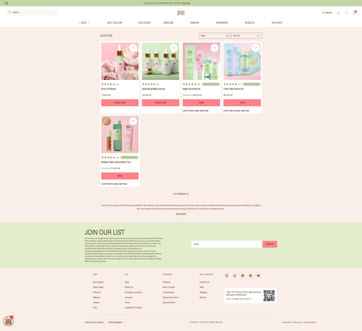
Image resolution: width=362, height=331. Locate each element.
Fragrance (222, 22)
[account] (338, 12)
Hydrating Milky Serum (153, 88)
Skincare (168, 22)
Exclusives (144, 22)
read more (181, 213)
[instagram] (227, 275)
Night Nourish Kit (191, 88)
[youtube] (258, 275)
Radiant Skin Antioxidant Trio (116, 162)
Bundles (250, 22)
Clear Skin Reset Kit (233, 88)
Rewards (328, 13)
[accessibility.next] (359, 3)
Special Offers (169, 302)
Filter (203, 35)
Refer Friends (169, 287)
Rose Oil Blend (108, 88)
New (83, 22)
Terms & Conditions (309, 322)
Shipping (203, 292)
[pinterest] (250, 275)
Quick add (119, 102)
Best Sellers (114, 22)
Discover (277, 22)
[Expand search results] (54, 12)
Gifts (95, 307)
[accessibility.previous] (3, 3)
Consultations (168, 292)
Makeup (194, 22)
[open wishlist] (346, 12)
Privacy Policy (297, 322)
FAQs (202, 287)
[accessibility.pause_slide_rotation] (6, 3)
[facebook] (242, 275)
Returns (203, 297)
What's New (98, 287)
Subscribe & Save (170, 297)
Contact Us (204, 282)
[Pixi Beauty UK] (181, 12)
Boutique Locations (133, 292)
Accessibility (286, 322)
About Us (129, 287)
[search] (9, 12)
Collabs (96, 302)
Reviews (128, 297)
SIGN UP (270, 244)
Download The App (133, 307)
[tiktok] (234, 275)
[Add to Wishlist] (133, 48)
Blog (127, 282)
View (201, 102)
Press (127, 302)
